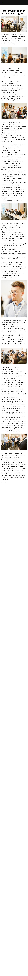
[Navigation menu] (2, 2)
